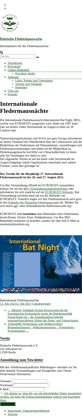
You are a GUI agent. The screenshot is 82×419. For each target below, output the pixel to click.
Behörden (21, 87)
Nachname (6, 385)
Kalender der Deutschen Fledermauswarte (33, 202)
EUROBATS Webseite (59, 192)
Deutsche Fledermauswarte (21, 39)
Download (14, 66)
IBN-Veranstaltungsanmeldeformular (45, 188)
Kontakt (12, 94)
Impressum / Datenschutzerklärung (28, 410)
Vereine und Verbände (28, 84)
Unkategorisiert (41, 303)
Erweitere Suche (25, 73)
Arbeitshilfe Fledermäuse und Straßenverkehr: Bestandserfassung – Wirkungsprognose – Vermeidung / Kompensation (41, 327)
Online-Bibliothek (18, 70)
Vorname (5, 381)
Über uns (13, 90)
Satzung (12, 414)
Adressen (13, 77)
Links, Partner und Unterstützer (34, 80)
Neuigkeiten (15, 63)
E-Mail (4, 389)
